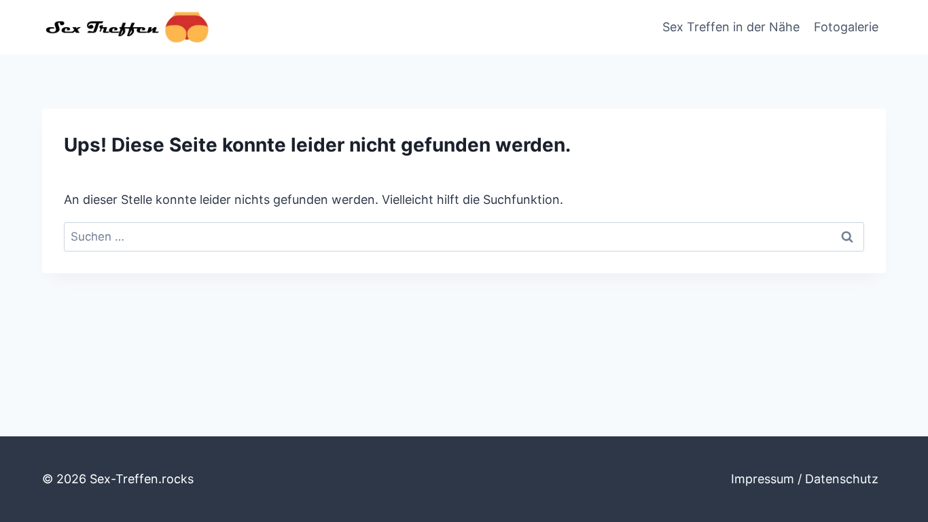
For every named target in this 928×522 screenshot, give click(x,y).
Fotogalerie (846, 27)
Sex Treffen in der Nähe (731, 27)
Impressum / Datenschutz (804, 479)
